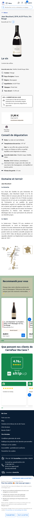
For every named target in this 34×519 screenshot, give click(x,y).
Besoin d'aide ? (6, 430)
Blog (2, 420)
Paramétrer (10, 515)
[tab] (2, 339)
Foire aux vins (5, 417)
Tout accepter (23, 515)
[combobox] (17, 7)
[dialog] (17, 497)
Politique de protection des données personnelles (16, 441)
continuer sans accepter (21, 478)
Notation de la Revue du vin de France (13, 424)
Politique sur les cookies (8, 444)
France (17, 76)
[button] (22, 3)
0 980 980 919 (9, 464)
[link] (3, 3)
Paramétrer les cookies (8, 451)
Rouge (12, 73)
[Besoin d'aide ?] (19, 3)
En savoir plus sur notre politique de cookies (16, 510)
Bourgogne (13, 80)
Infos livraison (5, 427)
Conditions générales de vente (10, 438)
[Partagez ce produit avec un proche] (13, 21)
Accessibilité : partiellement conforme (13, 448)
